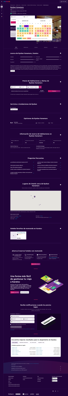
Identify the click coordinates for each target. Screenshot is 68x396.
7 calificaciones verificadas (21, 13)
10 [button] (25, 28)
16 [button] (22, 30)
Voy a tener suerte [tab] (33, 342)
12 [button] (35, 30)
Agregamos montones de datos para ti (18, 368)
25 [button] (27, 33)
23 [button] (22, 33)
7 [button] (40, 28)
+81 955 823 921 (13, 12)
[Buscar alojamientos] (1, 7)
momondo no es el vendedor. (16, 366)
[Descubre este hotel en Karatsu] (60, 53)
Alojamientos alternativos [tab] (23, 342)
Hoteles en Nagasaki (15, 354)
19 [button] (35, 33)
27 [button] (32, 33)
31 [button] (47, 35)
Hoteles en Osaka (38, 347)
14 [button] (40, 30)
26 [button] (35, 35)
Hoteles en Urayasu (39, 354)
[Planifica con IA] (1, 11)
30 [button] (22, 35)
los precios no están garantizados (34, 363)
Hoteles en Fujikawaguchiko (16, 351)
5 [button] (35, 28)
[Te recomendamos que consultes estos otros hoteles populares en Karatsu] (60, 228)
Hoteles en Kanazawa (39, 350)
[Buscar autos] (1, 9)
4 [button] (27, 26)
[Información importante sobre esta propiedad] (60, 135)
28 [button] (40, 35)
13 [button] (32, 28)
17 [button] (25, 30)
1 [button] (20, 26)
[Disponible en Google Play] (54, 378)
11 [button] (27, 28)
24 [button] (25, 33)
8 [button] (20, 28)
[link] (35, 264)
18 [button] (27, 30)
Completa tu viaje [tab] (41, 342)
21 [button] (40, 33)
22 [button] (20, 33)
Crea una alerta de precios (53, 257)
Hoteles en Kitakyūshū (15, 350)
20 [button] (32, 30)
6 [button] (32, 26)
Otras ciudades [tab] (14, 342)
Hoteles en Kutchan (39, 351)
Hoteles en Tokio (14, 347)
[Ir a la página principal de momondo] (7, 1)
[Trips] (1, 14)
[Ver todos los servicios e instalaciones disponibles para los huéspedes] (60, 104)
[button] (2, 1)
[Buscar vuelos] (1, 5)
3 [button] (47, 26)
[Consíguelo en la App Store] (54, 381)
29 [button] (20, 35)
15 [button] (20, 30)
